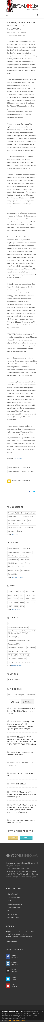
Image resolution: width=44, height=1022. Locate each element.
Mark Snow (12, 567)
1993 (22, 606)
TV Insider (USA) (14, 662)
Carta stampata (19, 695)
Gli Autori (11, 901)
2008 (10, 599)
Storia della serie (14, 897)
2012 (16, 595)
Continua (11, 1020)
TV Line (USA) (13, 655)
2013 (10, 595)
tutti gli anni (15, 609)
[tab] (15, 701)
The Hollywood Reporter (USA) (19, 640)
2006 (22, 599)
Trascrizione (31, 695)
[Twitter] (34, 491)
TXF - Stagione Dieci (28, 513)
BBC (29, 520)
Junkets (10, 531)
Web (9, 695)
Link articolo (18, 458)
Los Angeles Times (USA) (16, 648)
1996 (33, 602)
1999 (16, 602)
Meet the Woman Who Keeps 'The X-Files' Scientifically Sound (21, 711)
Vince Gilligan (12, 556)
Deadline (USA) (13, 651)
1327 (14, 838)
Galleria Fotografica (15, 904)
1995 (10, 606)
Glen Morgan (23, 556)
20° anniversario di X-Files (17, 520)
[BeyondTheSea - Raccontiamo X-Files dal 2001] (22, 6)
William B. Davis (13, 570)
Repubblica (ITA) (14, 644)
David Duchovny (14, 471)
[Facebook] (29, 491)
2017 (16, 591)
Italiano (17, 680)
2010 (28, 595)
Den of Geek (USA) (28, 662)
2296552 (27, 838)
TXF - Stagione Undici (26, 516)
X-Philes (31, 471)
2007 (16, 599)
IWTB (17, 513)
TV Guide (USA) (13, 637)
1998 (22, 602)
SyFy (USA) (31, 648)
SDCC (33, 524)
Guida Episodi (12, 894)
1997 (28, 602)
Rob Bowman (25, 570)
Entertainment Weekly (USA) (18, 627)
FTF (9, 524)
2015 (28, 591)
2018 (10, 591)
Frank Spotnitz (27, 552)
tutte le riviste (16, 666)
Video (10, 911)
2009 (33, 595)
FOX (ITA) (11, 624)
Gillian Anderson (13, 467)
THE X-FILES (21, 784)
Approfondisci (20, 1020)
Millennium (19, 531)
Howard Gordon (24, 563)
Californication (29, 527)
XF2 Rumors (25, 524)
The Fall (15, 524)
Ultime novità (12, 914)
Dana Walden (12, 574)
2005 (28, 599)
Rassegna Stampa (14, 907)
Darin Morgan (13, 559)
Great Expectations (14, 527)
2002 (10, 602)
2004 (33, 599)
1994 (16, 606)
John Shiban (22, 567)
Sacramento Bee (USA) (18, 35)
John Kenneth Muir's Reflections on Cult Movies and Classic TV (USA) (21, 632)
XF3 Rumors (12, 516)
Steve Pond (23, 32)
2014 (33, 591)
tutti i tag (14, 534)
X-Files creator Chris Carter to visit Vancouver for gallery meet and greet (21, 794)
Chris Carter (26, 467)
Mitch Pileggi (12, 563)
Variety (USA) (24, 655)
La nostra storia (13, 917)
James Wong (24, 559)
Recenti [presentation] (16, 702)
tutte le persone (17, 577)
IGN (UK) (24, 651)
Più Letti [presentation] (28, 702)
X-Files (24, 471)
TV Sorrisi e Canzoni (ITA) (17, 659)
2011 (22, 595)
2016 (22, 591)
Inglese (10, 680)
